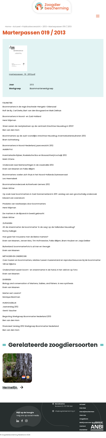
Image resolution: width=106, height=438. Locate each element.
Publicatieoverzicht (31, 26)
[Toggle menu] (98, 16)
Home (8, 26)
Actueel (16, 26)
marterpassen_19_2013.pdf (22, 74)
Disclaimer (83, 430)
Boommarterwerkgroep (41, 88)
